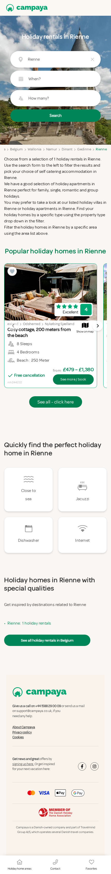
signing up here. (23, 764)
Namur (51, 149)
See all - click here (55, 402)
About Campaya (23, 727)
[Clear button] (92, 59)
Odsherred (31, 324)
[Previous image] (13, 326)
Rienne (101, 149)
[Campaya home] (25, 8)
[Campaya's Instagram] (94, 766)
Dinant (67, 149)
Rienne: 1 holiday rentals (29, 623)
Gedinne (84, 149)
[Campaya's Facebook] (82, 766)
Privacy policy (22, 732)
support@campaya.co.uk (34, 711)
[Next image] (97, 326)
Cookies (18, 737)
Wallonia (35, 149)
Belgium (16, 149)
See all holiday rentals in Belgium (47, 640)
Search (56, 115)
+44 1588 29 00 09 (48, 706)
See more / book (73, 379)
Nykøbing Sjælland (59, 324)
